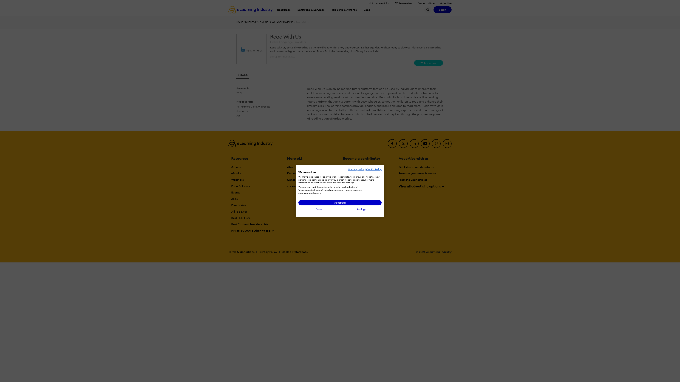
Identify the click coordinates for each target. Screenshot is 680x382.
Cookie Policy (374, 169)
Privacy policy (356, 169)
